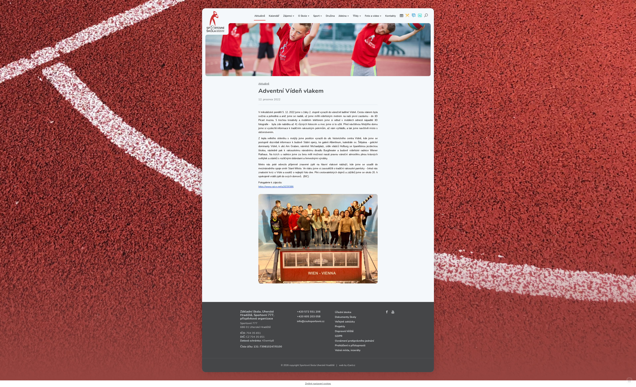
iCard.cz (351, 365)
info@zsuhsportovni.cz (310, 321)
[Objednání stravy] (407, 16)
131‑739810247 (264, 346)
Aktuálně (263, 84)
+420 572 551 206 (308, 312)
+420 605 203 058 (308, 316)
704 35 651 (253, 333)
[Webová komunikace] (414, 16)
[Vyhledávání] (426, 16)
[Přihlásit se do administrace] (629, 380)
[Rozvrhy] (401, 16)
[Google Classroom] (420, 16)
